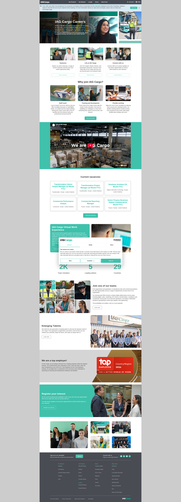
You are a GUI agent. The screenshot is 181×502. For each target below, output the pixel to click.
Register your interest (48, 407)
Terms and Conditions (54, 498)
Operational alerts (116, 475)
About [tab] (111, 244)
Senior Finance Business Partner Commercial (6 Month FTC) (118, 202)
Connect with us (118, 75)
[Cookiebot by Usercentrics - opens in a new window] (114, 240)
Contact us (114, 466)
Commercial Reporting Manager (90, 202)
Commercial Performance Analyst (63, 202)
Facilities (60, 475)
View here (134, 7)
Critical (79, 472)
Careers (97, 482)
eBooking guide (115, 482)
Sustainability (90, 498)
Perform (80, 475)
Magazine (97, 475)
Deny (70, 260)
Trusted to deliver (99, 466)
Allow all (111, 260)
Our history (97, 485)
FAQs (113, 469)
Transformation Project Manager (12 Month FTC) (90, 186)
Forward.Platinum (82, 488)
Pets (113, 488)
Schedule (60, 466)
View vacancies (63, 75)
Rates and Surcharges (117, 492)
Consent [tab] (69, 244)
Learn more (97, 307)
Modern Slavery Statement (80, 498)
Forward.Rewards (82, 484)
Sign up (79, 456)
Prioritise (80, 469)
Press (96, 479)
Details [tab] (90, 244)
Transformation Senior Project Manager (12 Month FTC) (63, 186)
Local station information (117, 472)
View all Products (82, 466)
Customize (89, 260)
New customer (115, 479)
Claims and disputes (116, 485)
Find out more (90, 75)
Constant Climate (82, 479)
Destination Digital (99, 469)
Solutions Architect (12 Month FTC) (117, 185)
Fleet (59, 479)
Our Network (61, 469)
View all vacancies (90, 215)
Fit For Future (98, 472)
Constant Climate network (64, 472)
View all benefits (90, 118)
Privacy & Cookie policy (66, 498)
